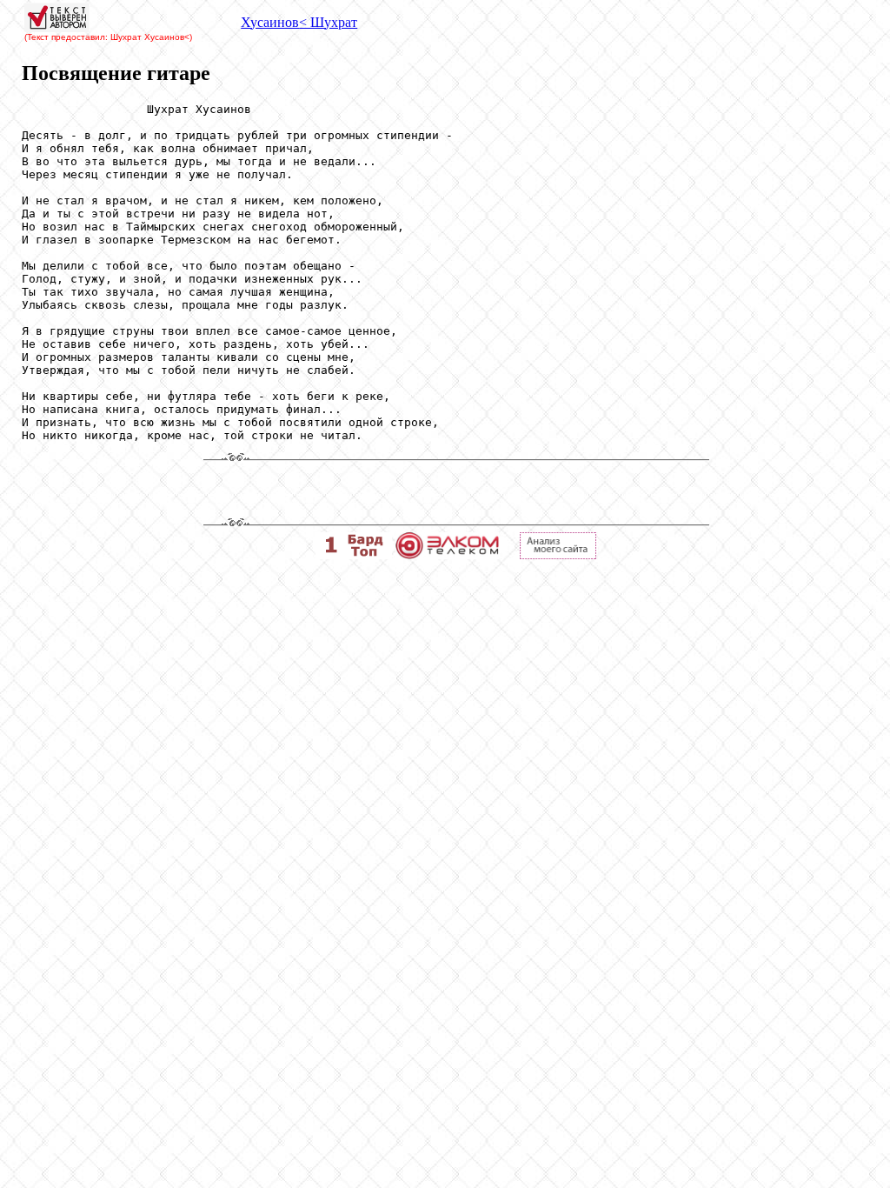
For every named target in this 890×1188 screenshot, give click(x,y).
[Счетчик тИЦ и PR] (558, 554)
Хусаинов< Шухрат (299, 22)
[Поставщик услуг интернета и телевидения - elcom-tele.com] (447, 554)
